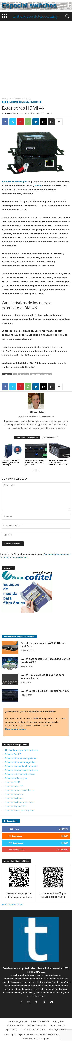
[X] (12, 121)
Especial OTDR (12, 782)
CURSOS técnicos (57, 1025)
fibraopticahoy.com (21, 985)
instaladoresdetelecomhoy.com (52, 989)
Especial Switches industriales (19, 802)
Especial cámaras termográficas (20, 758)
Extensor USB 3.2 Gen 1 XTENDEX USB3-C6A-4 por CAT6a (35, 462)
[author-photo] (36, 401)
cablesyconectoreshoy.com (48, 975)
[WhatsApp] (28, 121)
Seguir (64, 836)
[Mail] (28, 1002)
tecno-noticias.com (36, 996)
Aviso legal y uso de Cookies (33, 1029)
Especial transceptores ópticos (20, 810)
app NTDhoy (11, 1029)
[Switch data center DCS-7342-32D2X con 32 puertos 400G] (10, 663)
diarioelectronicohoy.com (14, 982)
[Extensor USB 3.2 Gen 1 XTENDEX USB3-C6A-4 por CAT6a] (36, 451)
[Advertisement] (36, 58)
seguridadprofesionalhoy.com (55, 992)
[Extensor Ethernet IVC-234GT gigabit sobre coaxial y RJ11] (12, 451)
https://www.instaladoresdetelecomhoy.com (36, 417)
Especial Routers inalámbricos (19, 790)
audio (38, 185)
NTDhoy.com (33, 992)
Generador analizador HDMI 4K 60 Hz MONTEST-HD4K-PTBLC (59, 462)
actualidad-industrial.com (22, 975)
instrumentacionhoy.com (15, 992)
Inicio (4, 98)
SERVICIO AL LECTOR (40, 1021)
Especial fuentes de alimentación (21, 766)
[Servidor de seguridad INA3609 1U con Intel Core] (10, 647)
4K (10, 98)
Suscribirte (62, 849)
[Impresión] (51, 121)
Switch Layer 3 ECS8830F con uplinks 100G (45, 690)
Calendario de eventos (36, 1025)
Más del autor (49, 437)
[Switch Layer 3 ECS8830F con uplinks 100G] (10, 695)
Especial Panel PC (14, 786)
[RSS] (36, 1002)
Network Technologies (30, 102)
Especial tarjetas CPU (15, 806)
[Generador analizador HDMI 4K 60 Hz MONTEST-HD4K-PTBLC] (59, 451)
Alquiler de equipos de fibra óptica (21, 750)
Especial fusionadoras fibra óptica (21, 770)
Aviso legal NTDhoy (57, 1029)
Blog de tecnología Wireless (54, 978)
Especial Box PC (13, 754)
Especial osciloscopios (16, 778)
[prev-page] (34, 470)
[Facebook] (5, 121)
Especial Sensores (14, 794)
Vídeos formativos (15, 1025)
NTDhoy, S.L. (38, 972)
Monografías (58, 1021)
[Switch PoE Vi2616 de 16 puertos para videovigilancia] (10, 679)
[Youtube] (51, 1002)
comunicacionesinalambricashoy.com (22, 978)
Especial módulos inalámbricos (20, 774)
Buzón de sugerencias (17, 1021)
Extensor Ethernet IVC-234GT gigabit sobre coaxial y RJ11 (11, 462)
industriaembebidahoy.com (24, 989)
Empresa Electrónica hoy (38, 982)
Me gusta (63, 829)
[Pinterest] (20, 121)
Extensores (12, 102)
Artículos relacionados (27, 437)
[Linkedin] (35, 121)
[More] (59, 121)
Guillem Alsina (11, 113)
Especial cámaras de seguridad (20, 762)
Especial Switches (14, 798)
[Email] (43, 121)
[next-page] (38, 470)
